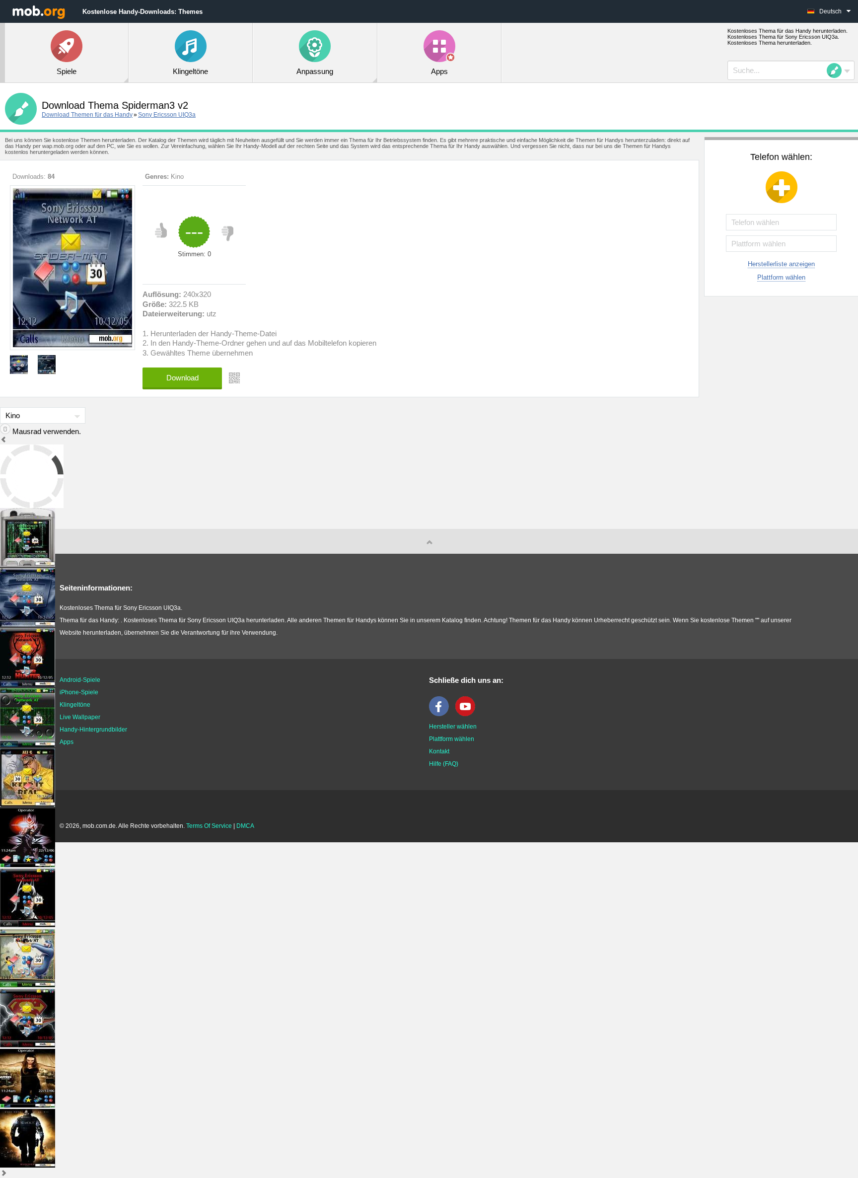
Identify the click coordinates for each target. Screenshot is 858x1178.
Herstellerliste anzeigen (781, 264)
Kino (177, 176)
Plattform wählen (781, 277)
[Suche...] (837, 70)
